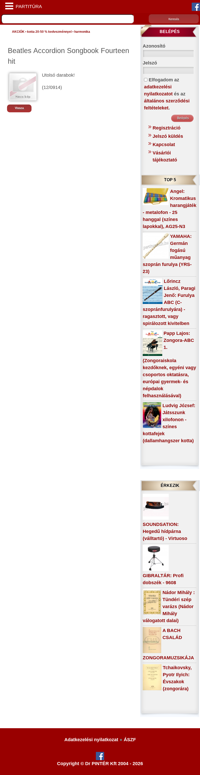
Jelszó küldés (168, 136)
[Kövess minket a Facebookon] (196, 6)
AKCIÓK (18, 32)
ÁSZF (130, 739)
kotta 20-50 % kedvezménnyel (49, 32)
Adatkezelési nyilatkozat (91, 739)
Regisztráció (166, 128)
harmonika (82, 32)
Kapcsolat (164, 144)
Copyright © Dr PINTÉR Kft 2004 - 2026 (100, 763)
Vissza (19, 107)
